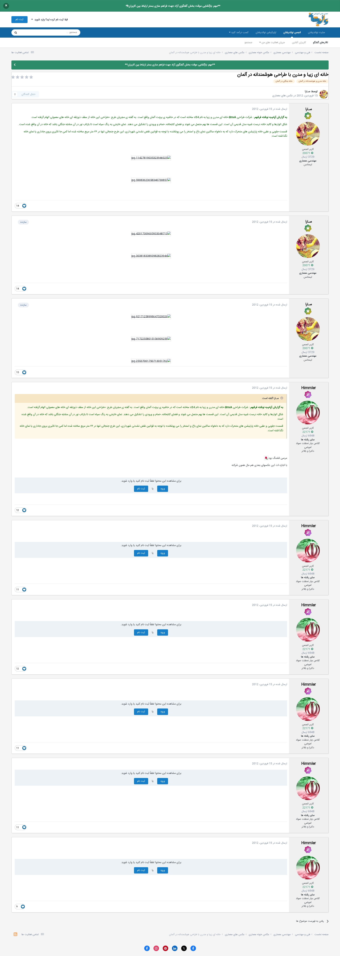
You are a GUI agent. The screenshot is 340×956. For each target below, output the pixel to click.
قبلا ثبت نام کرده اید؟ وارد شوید (50, 20)
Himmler (308, 388)
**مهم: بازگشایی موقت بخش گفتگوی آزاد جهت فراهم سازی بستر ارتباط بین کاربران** (173, 6)
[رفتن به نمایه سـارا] (323, 94)
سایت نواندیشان (316, 32)
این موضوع (30, 32)
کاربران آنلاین (299, 42)
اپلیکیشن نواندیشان (266, 32)
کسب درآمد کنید (239, 32)
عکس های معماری (282, 95)
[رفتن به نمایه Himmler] (308, 412)
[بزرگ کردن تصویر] (151, 158)
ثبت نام (19, 19)
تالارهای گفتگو (320, 42)
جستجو (248, 42)
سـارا (307, 91)
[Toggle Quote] (281, 398)
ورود (162, 489)
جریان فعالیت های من (273, 42)
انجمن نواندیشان (292, 32)
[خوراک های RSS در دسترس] (15, 935)
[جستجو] (15, 32)
